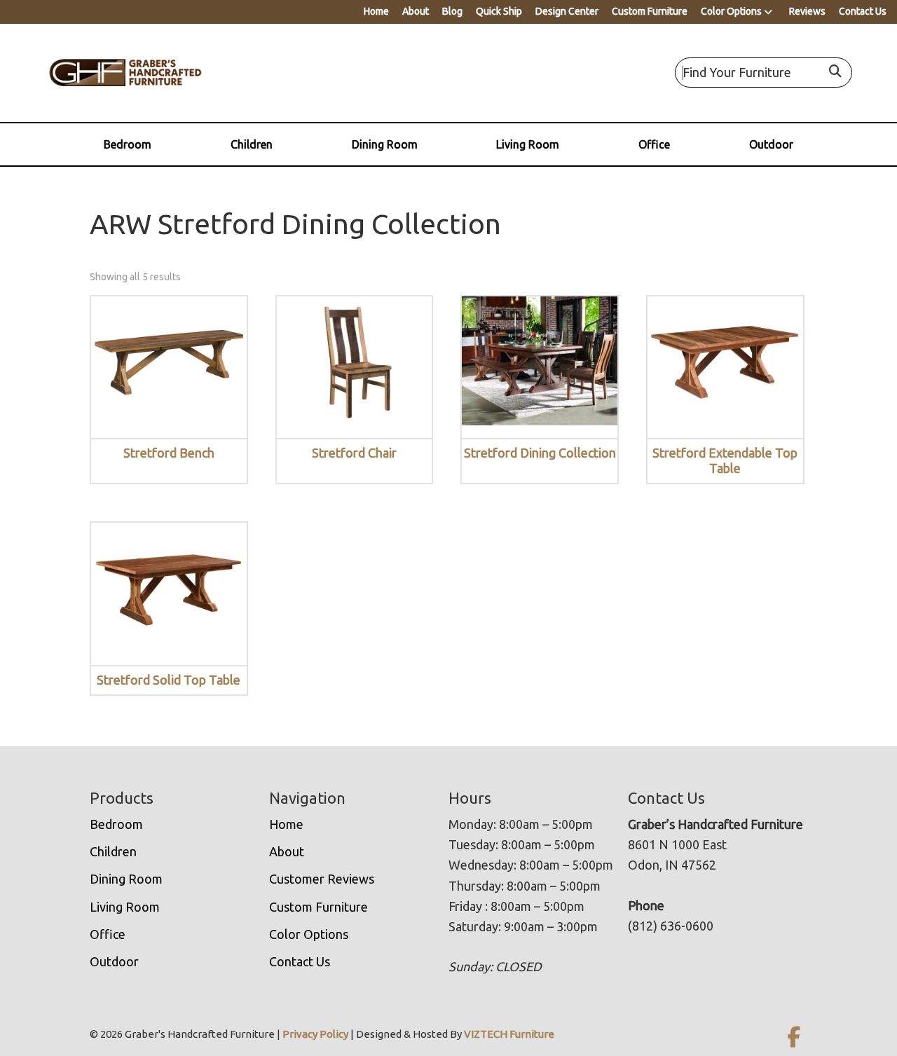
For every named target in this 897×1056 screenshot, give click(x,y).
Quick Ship (499, 11)
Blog (452, 11)
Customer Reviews (321, 879)
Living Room (527, 144)
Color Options (731, 11)
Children (252, 144)
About (415, 11)
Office (654, 144)
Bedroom (127, 144)
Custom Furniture (649, 11)
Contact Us (862, 11)
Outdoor (771, 144)
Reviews (807, 11)
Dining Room (385, 144)
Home (376, 11)
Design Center (566, 11)
